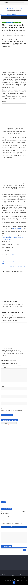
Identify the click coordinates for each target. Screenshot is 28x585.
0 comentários (9, 33)
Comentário (4, 367)
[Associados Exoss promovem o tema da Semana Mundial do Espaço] (14, 274)
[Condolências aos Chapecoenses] (12, 324)
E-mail (3, 394)
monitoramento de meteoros (7, 35)
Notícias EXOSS (10, 22)
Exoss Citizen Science (16, 32)
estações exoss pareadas (18, 33)
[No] (26, 580)
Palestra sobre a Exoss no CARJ (17, 266)
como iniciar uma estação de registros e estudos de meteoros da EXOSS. (14, 237)
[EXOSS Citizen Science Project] (8, 14)
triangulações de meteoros (18, 35)
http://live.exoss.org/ (17, 228)
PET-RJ (15, 22)
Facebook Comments (13, 254)
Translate (11, 425)
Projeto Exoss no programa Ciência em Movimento (12, 313)
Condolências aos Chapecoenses (11, 347)
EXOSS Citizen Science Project (14, 8)
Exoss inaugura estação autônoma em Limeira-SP (14, 262)
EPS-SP (4, 22)
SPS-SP (19, 22)
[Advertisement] (14, 537)
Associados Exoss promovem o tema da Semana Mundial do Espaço (13, 300)
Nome (3, 386)
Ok (14, 582)
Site (2, 401)
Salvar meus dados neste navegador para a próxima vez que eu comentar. (11, 411)
